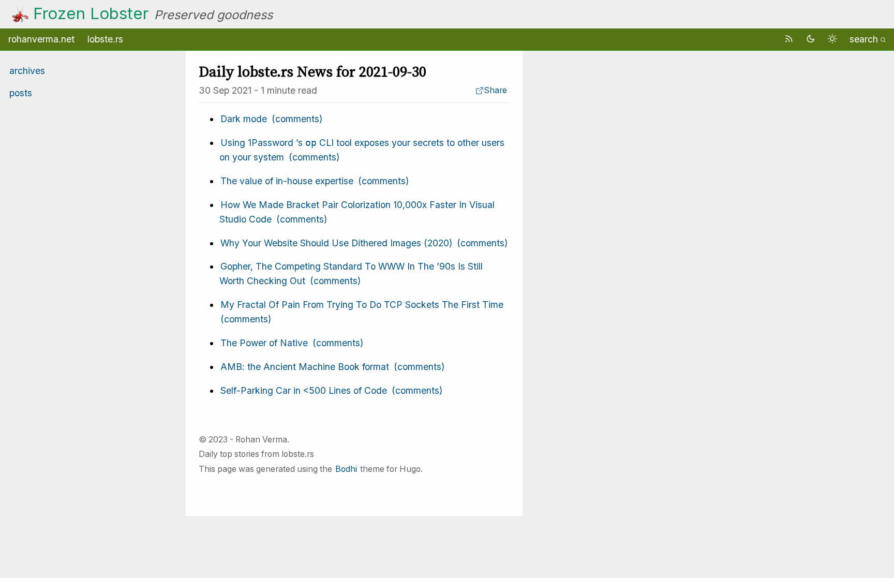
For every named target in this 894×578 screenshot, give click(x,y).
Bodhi (346, 469)
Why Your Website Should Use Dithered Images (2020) (336, 243)
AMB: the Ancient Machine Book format (304, 366)
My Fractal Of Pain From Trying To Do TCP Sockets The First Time (361, 304)
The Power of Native (264, 342)
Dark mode (243, 118)
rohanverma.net (41, 39)
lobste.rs (105, 39)
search (864, 39)
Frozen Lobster (90, 13)
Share (495, 90)
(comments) (297, 118)
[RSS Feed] (790, 39)
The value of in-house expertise (286, 180)
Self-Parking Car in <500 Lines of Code (303, 390)
